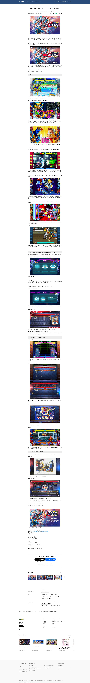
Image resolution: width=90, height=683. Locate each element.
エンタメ (33, 2)
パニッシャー (48, 598)
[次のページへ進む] (64, 577)
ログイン (68, 1)
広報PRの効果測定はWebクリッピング (34, 672)
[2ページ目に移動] (60, 572)
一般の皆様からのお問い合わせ (59, 680)
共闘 (50, 596)
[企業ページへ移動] (21, 619)
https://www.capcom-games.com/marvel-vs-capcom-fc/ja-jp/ (40, 531)
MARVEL (52, 594)
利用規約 (35, 680)
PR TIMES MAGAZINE (32, 670)
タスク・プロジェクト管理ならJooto (48, 665)
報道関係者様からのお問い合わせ (41, 680)
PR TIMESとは (20, 666)
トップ (20, 611)
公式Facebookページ (60, 665)
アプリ (30, 2)
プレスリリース (24, 611)
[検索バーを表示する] (70, 1)
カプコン (47, 594)
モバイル (27, 2)
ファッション (42, 2)
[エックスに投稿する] (53, 13)
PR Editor (30, 673)
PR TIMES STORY (31, 665)
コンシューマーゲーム (45, 591)
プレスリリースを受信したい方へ (23, 669)
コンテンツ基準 (31, 680)
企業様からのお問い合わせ (50, 680)
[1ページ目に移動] (69, 637)
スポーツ (58, 2)
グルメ (55, 2)
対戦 (47, 596)
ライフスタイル (47, 2)
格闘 (56, 594)
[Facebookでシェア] (55, 13)
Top (19, 2)
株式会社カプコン (30, 611)
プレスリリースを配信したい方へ (23, 671)
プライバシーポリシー (25, 680)
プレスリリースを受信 (57, 1)
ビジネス (52, 2)
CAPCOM (43, 594)
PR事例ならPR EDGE (46, 668)
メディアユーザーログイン (39, 559)
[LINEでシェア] (57, 13)
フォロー (21, 626)
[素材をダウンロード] (59, 13)
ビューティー (38, 2)
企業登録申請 (64, 1)
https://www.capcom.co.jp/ (56, 618)
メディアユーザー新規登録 (50, 559)
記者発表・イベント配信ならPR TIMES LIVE (34, 668)
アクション (43, 596)
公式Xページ (59, 669)
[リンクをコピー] (61, 13)
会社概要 (20, 680)
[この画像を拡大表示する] (32, 577)
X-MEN (43, 598)
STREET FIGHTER (56, 596)
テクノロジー (23, 2)
